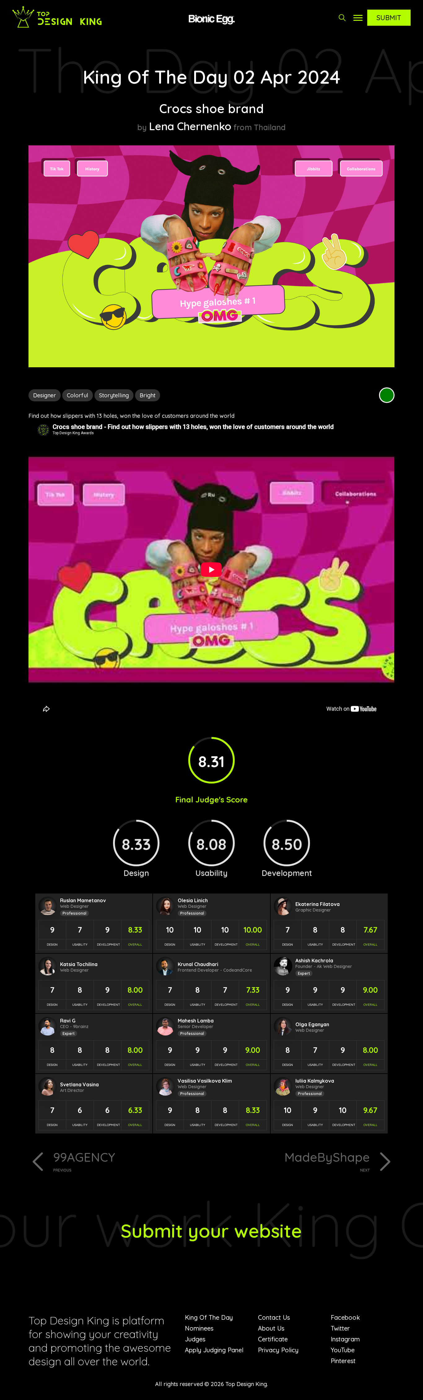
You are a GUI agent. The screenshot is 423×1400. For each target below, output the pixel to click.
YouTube (343, 1350)
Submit (389, 17)
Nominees (199, 1328)
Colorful (77, 395)
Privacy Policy (278, 1350)
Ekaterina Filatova (317, 904)
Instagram (345, 1339)
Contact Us (274, 1317)
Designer (44, 395)
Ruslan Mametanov (83, 900)
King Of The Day (209, 1317)
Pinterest (343, 1361)
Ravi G (68, 1021)
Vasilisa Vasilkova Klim (205, 1081)
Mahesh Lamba (196, 1021)
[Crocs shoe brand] (211, 365)
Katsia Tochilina (79, 964)
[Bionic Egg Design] (211, 18)
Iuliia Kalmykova (314, 1081)
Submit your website (211, 1230)
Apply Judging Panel (214, 1350)
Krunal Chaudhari (198, 964)
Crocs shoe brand (211, 108)
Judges (195, 1339)
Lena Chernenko (190, 126)
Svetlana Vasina (79, 1084)
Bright (147, 395)
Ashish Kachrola (314, 960)
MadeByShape (327, 1161)
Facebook (345, 1317)
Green (387, 395)
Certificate (273, 1339)
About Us (271, 1328)
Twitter (340, 1328)
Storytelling (114, 395)
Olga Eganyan (312, 1024)
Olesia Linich (193, 900)
